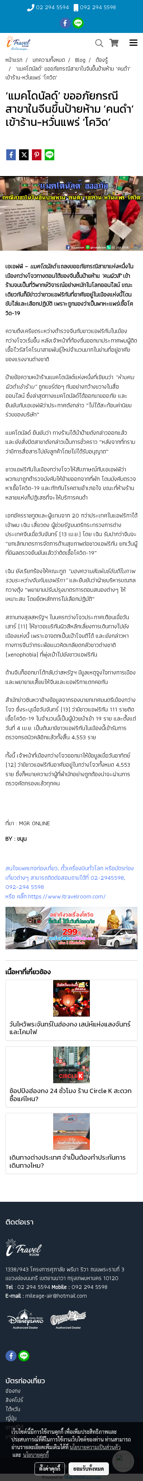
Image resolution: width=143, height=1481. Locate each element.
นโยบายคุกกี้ (36, 1454)
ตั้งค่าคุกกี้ (49, 1468)
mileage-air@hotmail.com (56, 1295)
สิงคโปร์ (14, 1400)
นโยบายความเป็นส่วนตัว (95, 1447)
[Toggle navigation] (133, 43)
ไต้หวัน (13, 1409)
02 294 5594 (52, 7)
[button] (96, 43)
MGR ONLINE (34, 823)
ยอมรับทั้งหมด (88, 1468)
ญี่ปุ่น (11, 1418)
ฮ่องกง (13, 1390)
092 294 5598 (98, 7)
